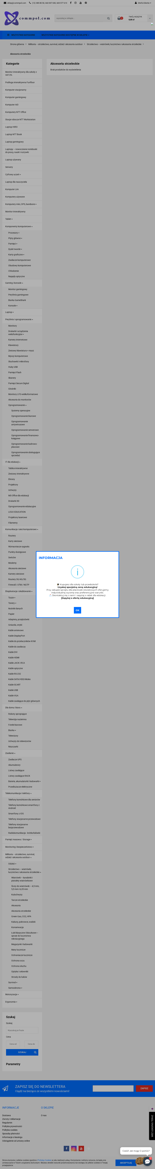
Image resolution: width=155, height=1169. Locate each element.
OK (77, 610)
